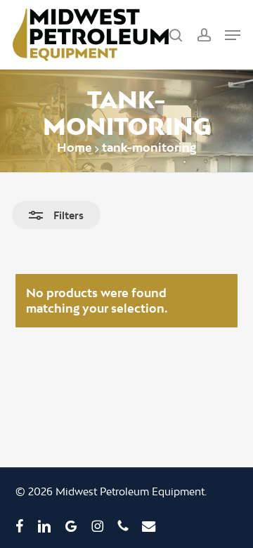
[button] (232, 35)
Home (74, 147)
